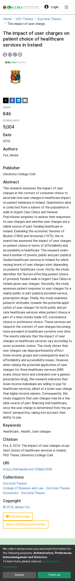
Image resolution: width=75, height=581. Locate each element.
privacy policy (50, 561)
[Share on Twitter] (6, 100)
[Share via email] (25, 100)
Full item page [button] (19, 516)
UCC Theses (24, 19)
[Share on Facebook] (12, 100)
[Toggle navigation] (66, 7)
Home (7, 19)
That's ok (54, 574)
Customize (10, 566)
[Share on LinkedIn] (18, 100)
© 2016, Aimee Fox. (16, 507)
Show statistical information (26, 524)
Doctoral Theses (49, 19)
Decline (19, 574)
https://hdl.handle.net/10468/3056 (27, 469)
